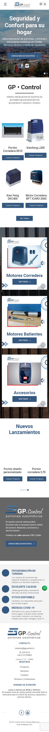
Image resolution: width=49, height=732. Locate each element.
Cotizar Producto (13, 157)
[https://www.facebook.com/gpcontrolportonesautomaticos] (21, 66)
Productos (24, 667)
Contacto (24, 675)
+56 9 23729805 (24, 655)
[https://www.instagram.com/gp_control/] (27, 66)
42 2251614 (24, 652)
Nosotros (24, 671)
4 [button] (28, 490)
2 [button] (47, 73)
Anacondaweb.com (24, 724)
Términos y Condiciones (24, 679)
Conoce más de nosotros (23, 56)
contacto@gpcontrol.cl (24, 648)
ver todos (24, 218)
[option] (24, 42)
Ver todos (23, 282)
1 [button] (44, 73)
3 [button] (25, 490)
